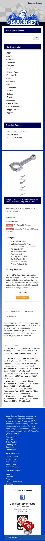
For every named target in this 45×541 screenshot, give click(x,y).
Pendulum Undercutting (17, 131)
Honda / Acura (12, 72)
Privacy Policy (11, 462)
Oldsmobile (11, 88)
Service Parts (12, 103)
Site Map (9, 484)
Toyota (9, 97)
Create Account (12, 457)
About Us (9, 474)
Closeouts (10, 447)
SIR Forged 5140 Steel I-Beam (17, 376)
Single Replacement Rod (23, 351)
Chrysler (10, 66)
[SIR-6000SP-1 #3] (22, 188)
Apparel (10, 113)
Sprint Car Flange (15, 137)
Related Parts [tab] (11, 317)
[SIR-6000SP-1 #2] (22, 182)
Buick (9, 56)
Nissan (9, 84)
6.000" (29, 353)
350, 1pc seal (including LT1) (27, 358)
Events (8, 479)
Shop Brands (11, 450)
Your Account (11, 437)
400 (17, 373)
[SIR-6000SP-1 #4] (22, 194)
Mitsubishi (11, 81)
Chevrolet (11, 63)
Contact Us (10, 477)
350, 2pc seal (21, 396)
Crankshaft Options (14, 106)
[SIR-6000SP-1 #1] (22, 163)
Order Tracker (11, 442)
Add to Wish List (22, 297)
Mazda (9, 78)
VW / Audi (11, 100)
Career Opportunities (14, 482)
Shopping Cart (11, 445)
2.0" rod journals (29, 363)
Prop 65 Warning (16, 270)
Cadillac (10, 59)
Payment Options (12, 467)
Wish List (9, 440)
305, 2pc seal (21, 388)
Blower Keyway (14, 134)
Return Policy (11, 464)
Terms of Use (11, 459)
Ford (9, 69)
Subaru (10, 94)
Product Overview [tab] (13, 312)
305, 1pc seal (21, 381)
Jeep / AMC (11, 75)
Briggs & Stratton (13, 110)
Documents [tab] (28, 312)
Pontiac (10, 91)
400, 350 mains (22, 366)
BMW (9, 53)
